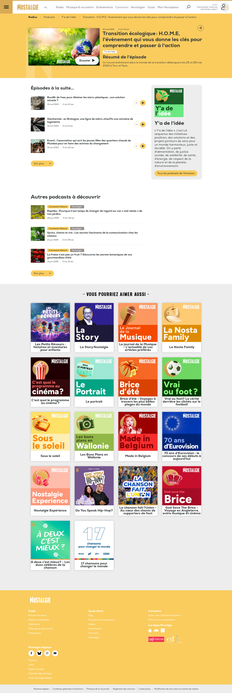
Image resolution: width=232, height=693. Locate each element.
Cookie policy (145, 689)
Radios (32, 17)
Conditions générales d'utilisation (68, 689)
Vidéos (91, 624)
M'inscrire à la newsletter (161, 619)
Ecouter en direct (37, 615)
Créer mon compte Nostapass (164, 615)
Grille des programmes (40, 628)
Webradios (34, 624)
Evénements (104, 7)
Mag (90, 615)
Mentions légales (41, 689)
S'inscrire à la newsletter (101, 619)
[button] (42, 164)
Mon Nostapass (168, 7)
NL (45, 7)
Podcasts (49, 17)
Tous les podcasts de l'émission (176, 173)
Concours (121, 7)
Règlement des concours (124, 689)
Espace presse (36, 669)
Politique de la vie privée (98, 689)
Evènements (95, 628)
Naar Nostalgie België (40, 678)
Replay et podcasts (38, 619)
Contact (32, 660)
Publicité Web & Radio (40, 673)
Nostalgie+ (138, 7)
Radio (60, 7)
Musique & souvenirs (80, 7)
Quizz (151, 7)
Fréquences (34, 633)
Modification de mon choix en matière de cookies (176, 689)
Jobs (31, 664)
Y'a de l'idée (69, 17)
